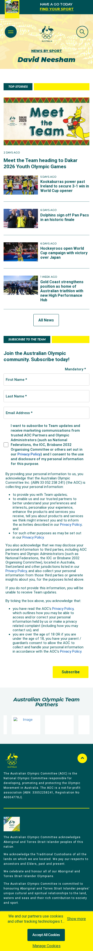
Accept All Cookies (46, 935)
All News (46, 320)
